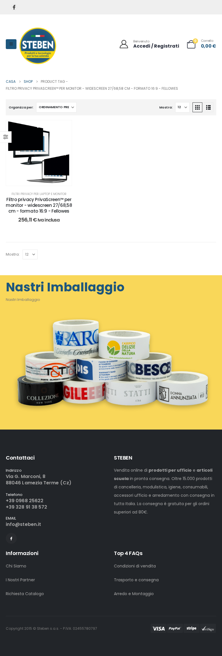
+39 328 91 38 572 (26, 507)
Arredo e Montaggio (134, 594)
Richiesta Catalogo (25, 594)
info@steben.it (23, 524)
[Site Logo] (38, 46)
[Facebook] (14, 7)
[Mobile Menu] (11, 44)
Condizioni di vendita (135, 566)
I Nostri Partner (20, 580)
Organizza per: (21, 107)
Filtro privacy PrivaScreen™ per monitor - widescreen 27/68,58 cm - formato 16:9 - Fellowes (39, 205)
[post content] (39, 153)
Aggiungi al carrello (43, 180)
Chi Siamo (16, 566)
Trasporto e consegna (136, 580)
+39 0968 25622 (24, 500)
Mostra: (165, 107)
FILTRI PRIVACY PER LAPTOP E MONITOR (39, 194)
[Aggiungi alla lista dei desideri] (63, 128)
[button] (197, 107)
